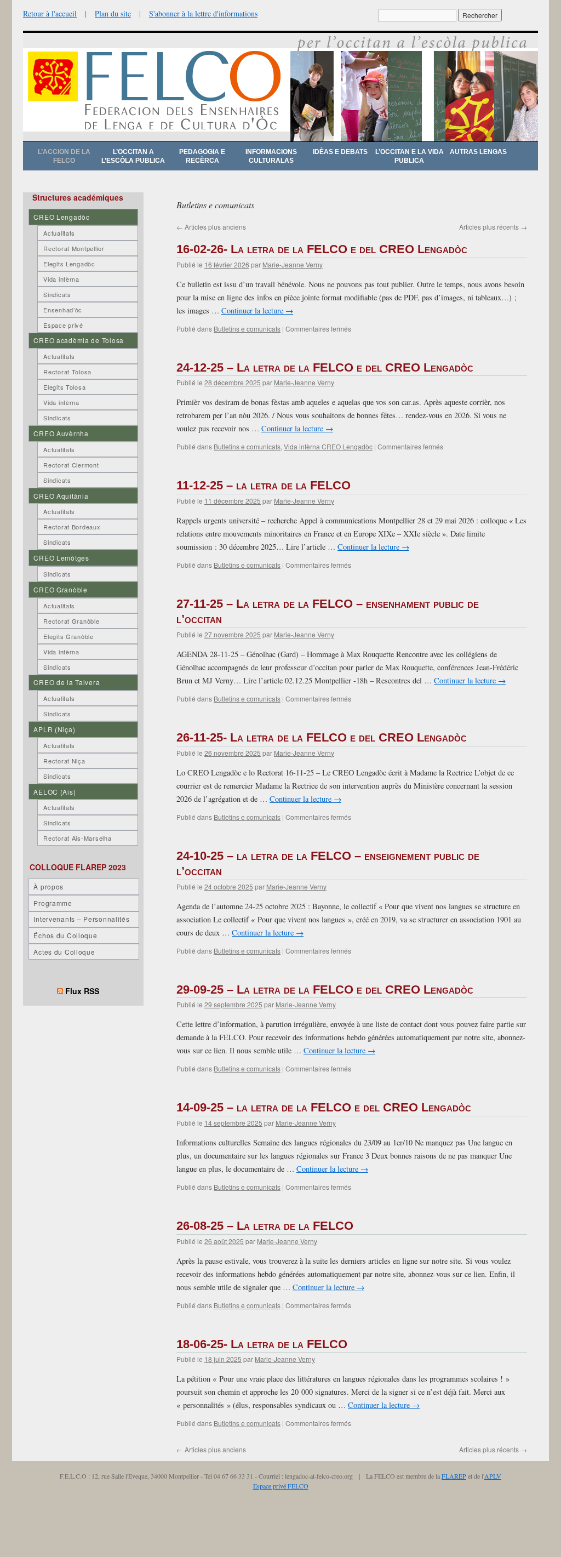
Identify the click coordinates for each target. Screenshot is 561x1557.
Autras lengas (478, 152)
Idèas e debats (340, 152)
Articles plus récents (493, 226)
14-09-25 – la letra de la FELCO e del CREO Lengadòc (323, 1107)
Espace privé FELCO (280, 1485)
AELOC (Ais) (54, 791)
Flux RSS (82, 990)
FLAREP (454, 1476)
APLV (492, 1476)
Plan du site (113, 13)
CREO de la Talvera (66, 682)
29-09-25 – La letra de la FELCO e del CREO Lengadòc (324, 989)
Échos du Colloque (65, 935)
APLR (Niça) (54, 729)
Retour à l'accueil (50, 13)
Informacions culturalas (271, 156)
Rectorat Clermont (71, 464)
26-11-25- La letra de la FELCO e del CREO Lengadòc (321, 737)
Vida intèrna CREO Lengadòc (328, 446)
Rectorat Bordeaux (71, 526)
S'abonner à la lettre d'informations (203, 13)
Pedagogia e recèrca (202, 156)
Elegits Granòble (68, 636)
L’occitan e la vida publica (409, 156)
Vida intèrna (61, 279)
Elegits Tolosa (64, 387)
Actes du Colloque (64, 951)
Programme (52, 903)
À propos (48, 886)
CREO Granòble (60, 589)
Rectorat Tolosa (67, 371)
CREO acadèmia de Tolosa (78, 340)
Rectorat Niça (64, 760)
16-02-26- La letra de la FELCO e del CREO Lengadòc (321, 249)
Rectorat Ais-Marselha (77, 838)
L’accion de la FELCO (64, 156)
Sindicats (57, 294)
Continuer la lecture (257, 310)
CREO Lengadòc (61, 216)
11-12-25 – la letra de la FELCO (263, 485)
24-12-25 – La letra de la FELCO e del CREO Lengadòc (324, 367)
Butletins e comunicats (247, 328)
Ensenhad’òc (62, 309)
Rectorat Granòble (71, 621)
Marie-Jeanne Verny (292, 264)
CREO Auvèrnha (60, 433)
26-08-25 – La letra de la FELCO (264, 1226)
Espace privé (63, 325)
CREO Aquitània (60, 495)
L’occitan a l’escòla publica (133, 156)
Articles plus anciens (211, 226)
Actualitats (59, 233)
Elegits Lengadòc (69, 263)
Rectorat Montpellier (73, 248)
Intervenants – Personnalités (81, 918)
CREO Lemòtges (61, 557)
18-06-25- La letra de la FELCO (261, 1344)
